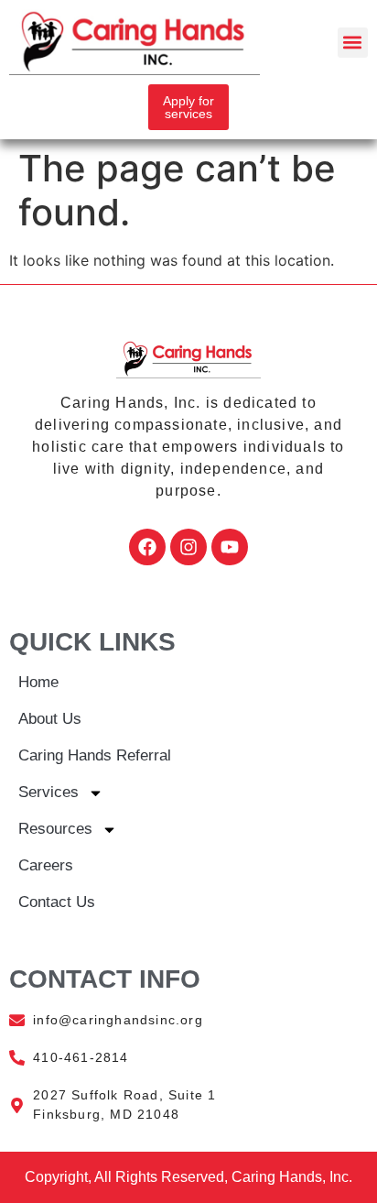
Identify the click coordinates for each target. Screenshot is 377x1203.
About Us (49, 718)
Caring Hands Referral (94, 755)
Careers (45, 865)
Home (38, 682)
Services (48, 792)
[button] (353, 42)
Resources (55, 828)
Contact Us (56, 902)
